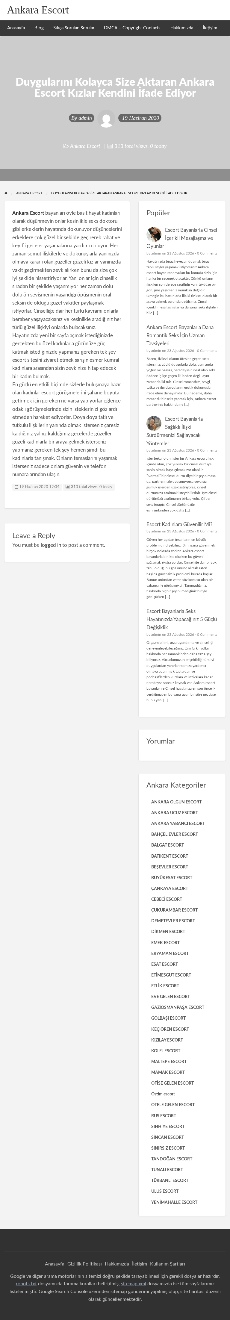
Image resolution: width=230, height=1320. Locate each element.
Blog (39, 28)
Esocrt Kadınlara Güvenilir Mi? (179, 524)
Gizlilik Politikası (84, 1264)
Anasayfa (16, 28)
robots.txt (26, 1283)
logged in (51, 545)
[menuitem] (16, 28)
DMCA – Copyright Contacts (132, 28)
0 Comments (207, 253)
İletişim (210, 28)
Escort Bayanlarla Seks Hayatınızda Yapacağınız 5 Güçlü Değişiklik (181, 619)
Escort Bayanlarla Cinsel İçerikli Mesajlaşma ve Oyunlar (181, 238)
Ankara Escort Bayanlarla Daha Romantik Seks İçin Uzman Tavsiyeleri (180, 335)
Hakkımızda (181, 28)
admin (85, 118)
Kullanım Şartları (167, 1264)
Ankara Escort (38, 10)
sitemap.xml (133, 1283)
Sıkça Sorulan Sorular (73, 28)
